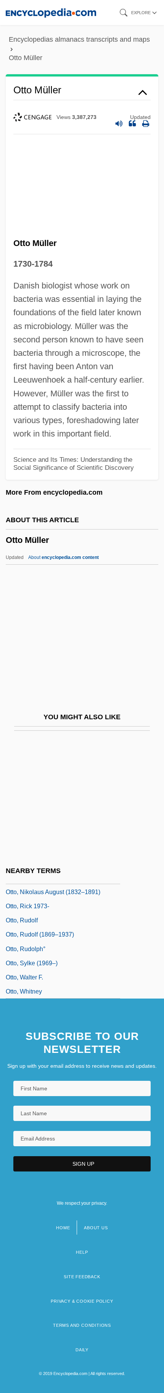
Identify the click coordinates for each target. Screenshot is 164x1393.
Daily (82, 1349)
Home (63, 1227)
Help (82, 1252)
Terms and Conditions (82, 1325)
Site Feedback (82, 1276)
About (63, 557)
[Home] (51, 12)
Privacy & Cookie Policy (82, 1301)
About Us (96, 1227)
